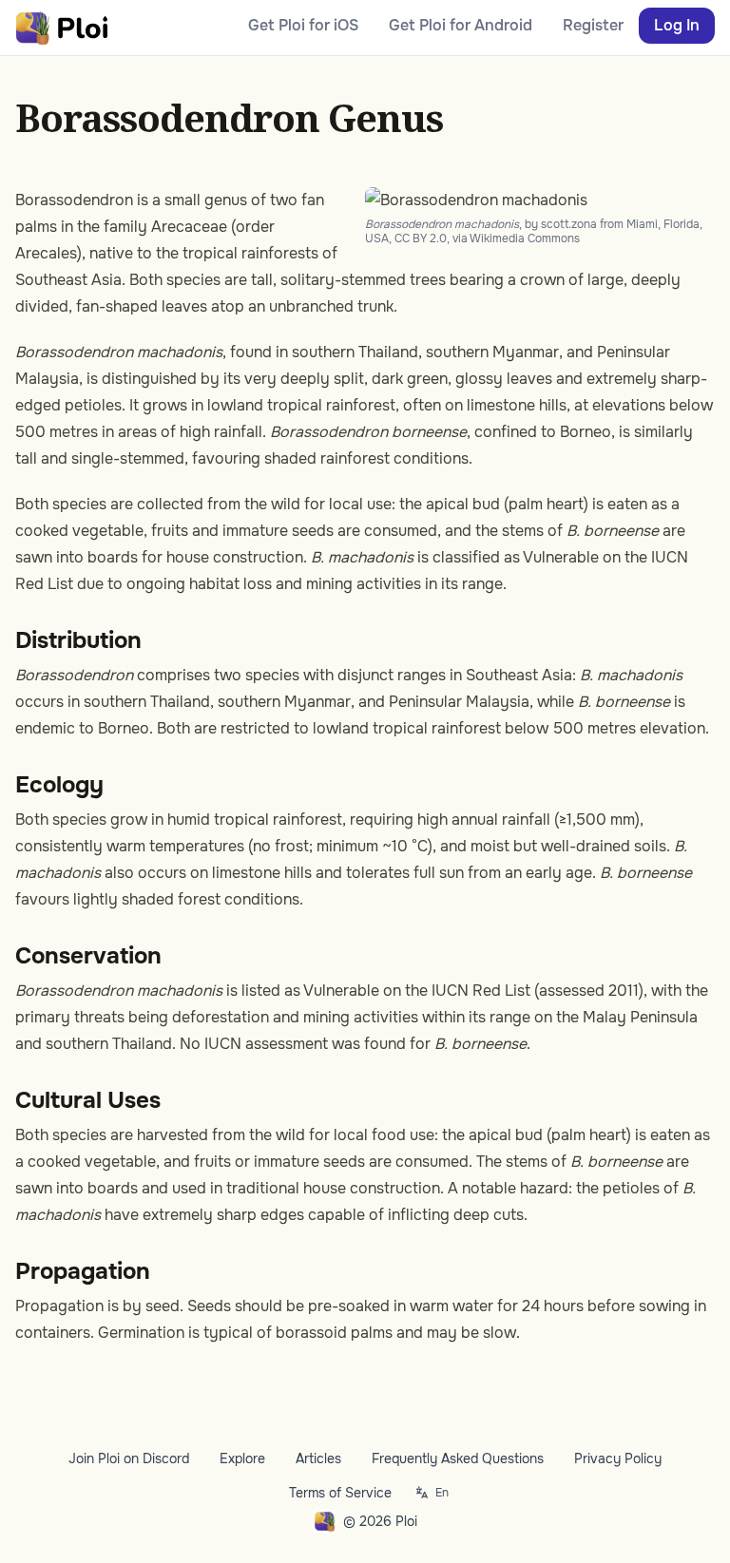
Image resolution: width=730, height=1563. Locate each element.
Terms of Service (340, 1492)
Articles (318, 1458)
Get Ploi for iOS (303, 25)
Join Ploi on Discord (128, 1458)
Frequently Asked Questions (458, 1458)
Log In (677, 25)
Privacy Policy (618, 1458)
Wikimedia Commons (525, 238)
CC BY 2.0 (420, 238)
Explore (242, 1458)
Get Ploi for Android (460, 25)
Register (593, 25)
